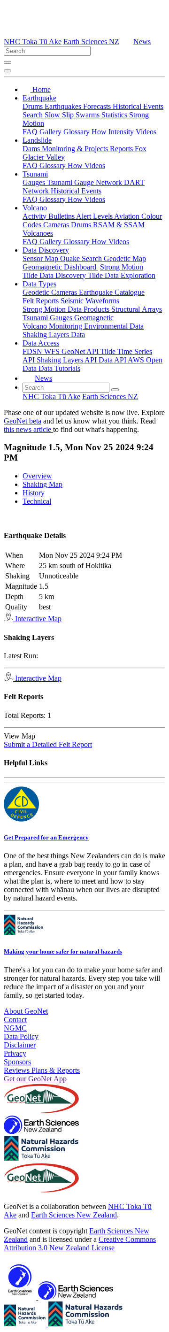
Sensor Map (41, 258)
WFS (52, 351)
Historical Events (138, 106)
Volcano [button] (35, 208)
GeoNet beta (22, 421)
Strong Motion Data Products (67, 309)
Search (34, 115)
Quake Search (82, 258)
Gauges (35, 182)
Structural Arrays (136, 309)
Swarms (88, 115)
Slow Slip (60, 115)
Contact (15, 1020)
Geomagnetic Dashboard (60, 267)
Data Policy (21, 1036)
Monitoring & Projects (76, 149)
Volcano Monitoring (53, 326)
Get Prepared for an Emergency (46, 837)
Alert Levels (95, 216)
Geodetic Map (125, 258)
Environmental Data (114, 326)
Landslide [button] (37, 140)
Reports (122, 149)
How (100, 132)
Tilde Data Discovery (55, 275)
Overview (37, 476)
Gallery (51, 132)
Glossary (77, 132)
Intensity (122, 132)
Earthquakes (64, 106)
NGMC (15, 1028)
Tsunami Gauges (48, 318)
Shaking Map (42, 484)
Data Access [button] (41, 343)
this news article (28, 429)
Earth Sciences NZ (91, 42)
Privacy (15, 1053)
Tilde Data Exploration (121, 275)
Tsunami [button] (35, 174)
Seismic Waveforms (90, 301)
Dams (32, 149)
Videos (146, 132)
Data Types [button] (39, 284)
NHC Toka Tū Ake (32, 42)
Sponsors (17, 1062)
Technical (37, 501)
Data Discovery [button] (46, 250)
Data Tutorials (59, 368)
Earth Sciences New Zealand (74, 1215)
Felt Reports (42, 301)
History (34, 493)
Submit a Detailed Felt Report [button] (48, 744)
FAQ (31, 132)
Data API (113, 360)
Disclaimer (20, 1045)
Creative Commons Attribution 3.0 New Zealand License (80, 1243)
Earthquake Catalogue (112, 292)
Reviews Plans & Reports (42, 1070)
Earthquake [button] (39, 98)
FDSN (33, 351)
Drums (34, 106)
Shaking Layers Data (54, 335)
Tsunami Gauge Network (85, 182)
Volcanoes (38, 233)
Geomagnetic (94, 318)
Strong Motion (121, 267)
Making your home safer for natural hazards (63, 951)
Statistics (115, 115)
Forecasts (98, 106)
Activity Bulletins (49, 216)
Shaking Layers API (68, 360)
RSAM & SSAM (119, 225)
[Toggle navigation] (7, 70)
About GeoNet (26, 1011)
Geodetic (37, 292)
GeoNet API (80, 351)
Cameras (57, 225)
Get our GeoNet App (35, 1079)
